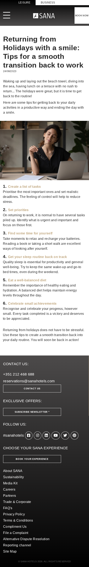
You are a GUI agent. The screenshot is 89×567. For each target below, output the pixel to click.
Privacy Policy (14, 514)
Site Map (10, 551)
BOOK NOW (82, 15)
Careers (9, 489)
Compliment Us (15, 526)
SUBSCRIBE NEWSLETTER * (32, 412)
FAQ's (7, 508)
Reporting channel (17, 545)
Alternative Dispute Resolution (26, 539)
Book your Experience (32, 459)
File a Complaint (15, 533)
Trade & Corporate (17, 502)
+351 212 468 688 (18, 374)
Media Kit (10, 483)
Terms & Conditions (18, 520)
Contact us (32, 388)
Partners (9, 495)
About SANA (13, 471)
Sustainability (13, 477)
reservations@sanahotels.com (29, 381)
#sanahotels (13, 435)
